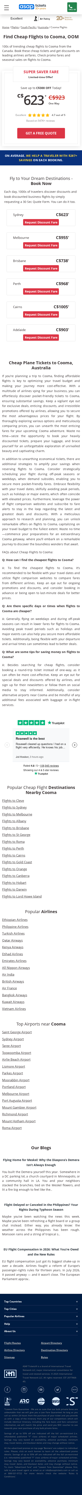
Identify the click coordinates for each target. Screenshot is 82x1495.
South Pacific (29, 27)
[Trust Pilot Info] (64, 18)
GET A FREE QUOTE (41, 133)
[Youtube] (41, 1389)
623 (34, 99)
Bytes (44, 1357)
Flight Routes (12, 1343)
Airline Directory (14, 1350)
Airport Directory (51, 1343)
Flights (15, 27)
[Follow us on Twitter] (57, 1389)
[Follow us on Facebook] (7, 1389)
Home (5, 27)
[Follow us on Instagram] (24, 1389)
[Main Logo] (32, 7)
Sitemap (9, 1357)
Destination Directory (54, 1350)
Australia (43, 27)
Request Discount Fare (41, 222)
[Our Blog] (74, 1389)
